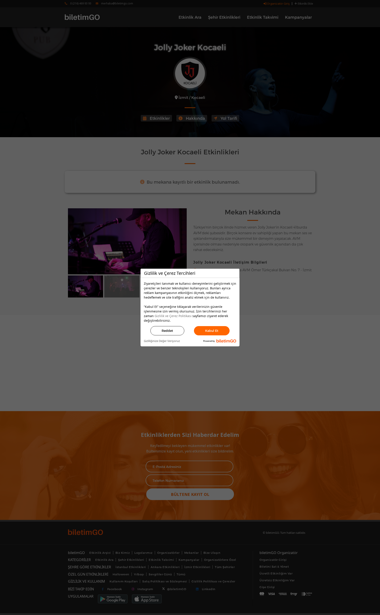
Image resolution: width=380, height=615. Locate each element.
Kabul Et (211, 330)
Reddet (167, 330)
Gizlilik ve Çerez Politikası (173, 316)
